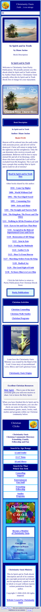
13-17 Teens (20, 457)
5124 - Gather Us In (20, 250)
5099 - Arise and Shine (20, 206)
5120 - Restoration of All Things (20, 237)
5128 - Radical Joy (20, 263)
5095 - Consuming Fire (20, 201)
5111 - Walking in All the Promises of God (20, 221)
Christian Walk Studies (20, 314)
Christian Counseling (20, 309)
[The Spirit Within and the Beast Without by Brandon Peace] (20, 340)
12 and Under (20, 453)
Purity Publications (20, 292)
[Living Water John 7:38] (20, 100)
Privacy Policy (6, 608)
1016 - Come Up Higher (20, 188)
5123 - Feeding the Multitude (20, 246)
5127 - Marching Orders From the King (20, 259)
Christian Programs (20, 318)
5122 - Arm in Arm (20, 241)
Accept (29, 610)
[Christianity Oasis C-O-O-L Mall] (20, 513)
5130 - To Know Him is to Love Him (20, 272)
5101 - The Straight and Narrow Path (20, 210)
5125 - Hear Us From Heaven (20, 254)
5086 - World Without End (20, 192)
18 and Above (20, 461)
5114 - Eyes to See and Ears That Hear (20, 226)
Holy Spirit (9, 390)
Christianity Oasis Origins (20, 373)
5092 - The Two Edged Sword (20, 197)
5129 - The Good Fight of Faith (20, 268)
